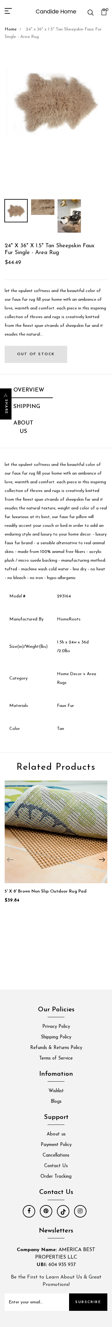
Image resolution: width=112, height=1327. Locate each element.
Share (6, 406)
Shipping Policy (56, 1037)
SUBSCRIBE (88, 1302)
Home (10, 29)
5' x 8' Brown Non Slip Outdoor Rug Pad (45, 891)
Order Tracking (56, 1176)
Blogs (56, 1101)
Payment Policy (56, 1145)
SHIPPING (26, 407)
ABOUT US (23, 427)
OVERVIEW (28, 390)
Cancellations (56, 1155)
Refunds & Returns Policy (56, 1048)
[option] (56, 101)
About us (56, 1134)
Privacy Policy (56, 1026)
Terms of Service (56, 1058)
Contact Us (56, 1166)
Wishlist (56, 1091)
